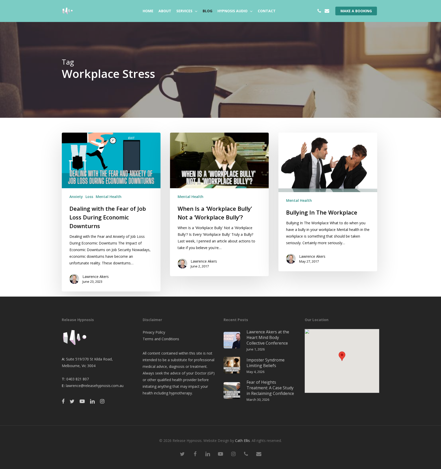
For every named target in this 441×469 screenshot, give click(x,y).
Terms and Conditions (161, 338)
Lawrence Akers (95, 276)
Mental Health (108, 196)
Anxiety (76, 196)
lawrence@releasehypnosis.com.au (95, 385)
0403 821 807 (77, 379)
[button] (342, 356)
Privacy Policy (154, 332)
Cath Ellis (242, 440)
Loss (89, 196)
